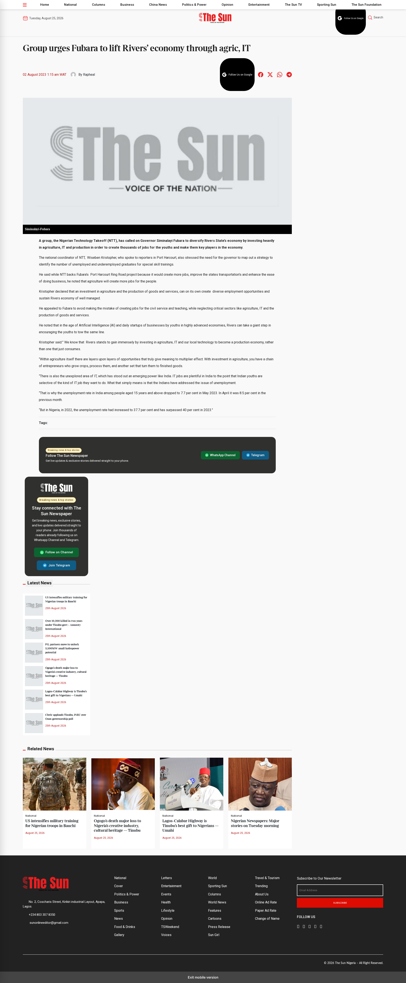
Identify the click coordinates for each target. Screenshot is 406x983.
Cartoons (214, 919)
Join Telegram (59, 565)
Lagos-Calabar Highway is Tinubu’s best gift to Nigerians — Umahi (190, 825)
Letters (166, 878)
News (118, 919)
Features (214, 911)
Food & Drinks (124, 927)
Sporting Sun (326, 5)
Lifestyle (167, 911)
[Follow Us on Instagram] (321, 926)
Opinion (227, 5)
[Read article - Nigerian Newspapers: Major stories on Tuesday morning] (260, 784)
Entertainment (259, 5)
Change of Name (267, 919)
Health (166, 902)
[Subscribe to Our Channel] (309, 926)
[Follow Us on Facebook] (298, 926)
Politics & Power (194, 5)
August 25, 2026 (35, 833)
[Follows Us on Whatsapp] (279, 74)
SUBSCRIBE (340, 903)
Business (127, 5)
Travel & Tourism (267, 878)
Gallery (119, 935)
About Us (262, 894)
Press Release (219, 927)
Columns (98, 5)
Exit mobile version (203, 977)
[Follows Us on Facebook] (260, 74)
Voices (166, 935)
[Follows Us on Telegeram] (289, 74)
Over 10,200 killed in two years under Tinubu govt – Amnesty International (63, 625)
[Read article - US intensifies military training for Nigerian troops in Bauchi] (54, 784)
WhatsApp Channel (223, 455)
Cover (118, 886)
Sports (119, 911)
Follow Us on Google (353, 18)
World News (217, 902)
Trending (261, 886)
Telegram (258, 455)
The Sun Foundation (366, 5)
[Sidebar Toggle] (25, 5)
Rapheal (89, 75)
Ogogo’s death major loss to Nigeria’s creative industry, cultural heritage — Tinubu (65, 672)
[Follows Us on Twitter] (270, 74)
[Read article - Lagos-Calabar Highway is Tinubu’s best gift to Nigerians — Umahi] (191, 784)
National (70, 5)
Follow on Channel (59, 552)
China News (158, 5)
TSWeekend (170, 927)
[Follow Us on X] (304, 926)
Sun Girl (213, 935)
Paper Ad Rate (265, 911)
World (212, 878)
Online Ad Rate (266, 902)
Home (44, 5)
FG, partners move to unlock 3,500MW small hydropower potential (62, 648)
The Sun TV (293, 5)
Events (166, 894)
